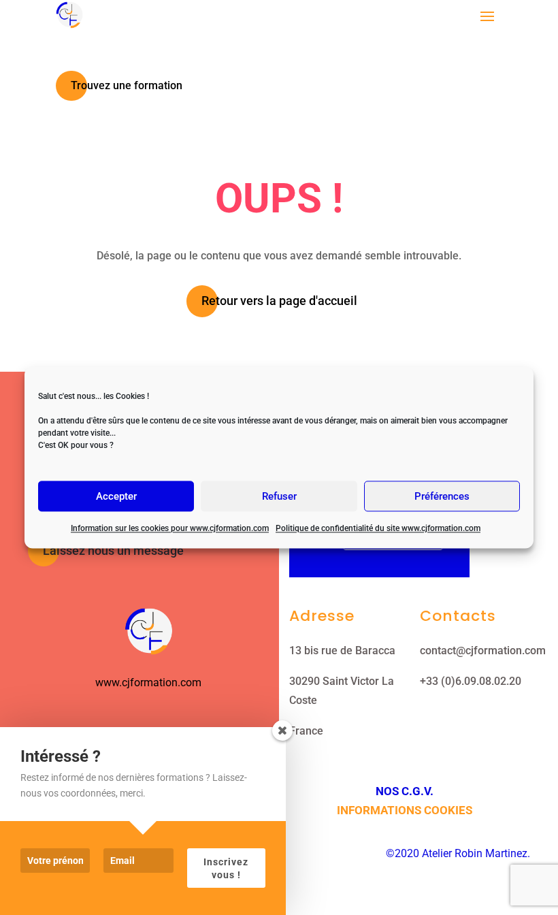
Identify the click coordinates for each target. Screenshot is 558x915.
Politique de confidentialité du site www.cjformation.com (378, 528)
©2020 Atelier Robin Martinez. (458, 853)
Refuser (279, 496)
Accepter (116, 496)
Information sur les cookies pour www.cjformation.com (170, 528)
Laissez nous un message (113, 550)
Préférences (442, 496)
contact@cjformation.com (483, 650)
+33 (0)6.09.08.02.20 (470, 681)
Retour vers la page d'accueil (279, 300)
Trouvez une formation (126, 85)
